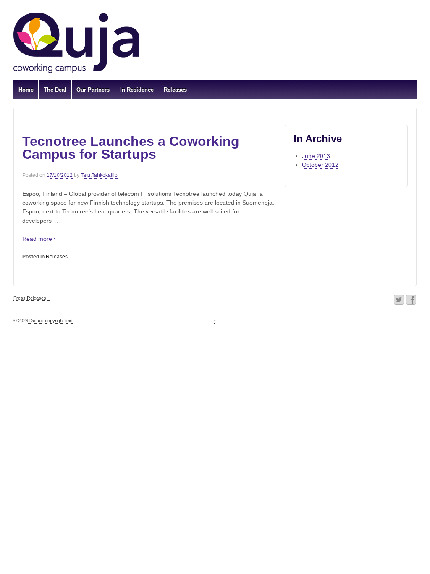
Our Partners (93, 90)
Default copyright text (50, 320)
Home (26, 90)
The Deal (55, 90)
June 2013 (316, 156)
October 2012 (320, 164)
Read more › (39, 238)
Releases (175, 90)
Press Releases (29, 297)
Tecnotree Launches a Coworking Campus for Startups (130, 148)
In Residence (137, 90)
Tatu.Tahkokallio (99, 175)
